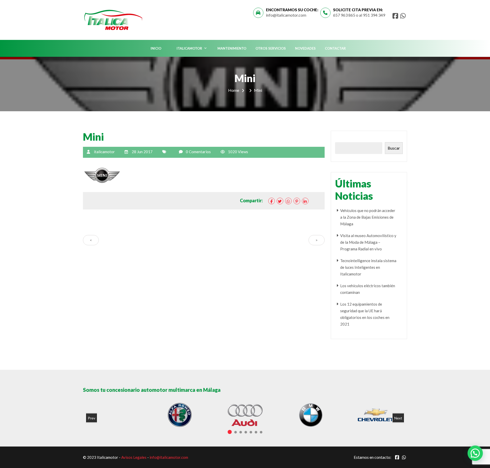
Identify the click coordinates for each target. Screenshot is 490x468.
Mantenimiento (231, 48)
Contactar (335, 48)
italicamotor (104, 151)
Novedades (305, 48)
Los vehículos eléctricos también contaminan (367, 289)
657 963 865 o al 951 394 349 (359, 15)
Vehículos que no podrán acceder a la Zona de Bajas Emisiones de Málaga (367, 217)
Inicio (156, 48)
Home (233, 90)
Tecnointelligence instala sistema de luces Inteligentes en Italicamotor (368, 267)
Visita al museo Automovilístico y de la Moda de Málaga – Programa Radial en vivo (368, 242)
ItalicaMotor (189, 48)
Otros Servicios (270, 48)
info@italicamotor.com (286, 15)
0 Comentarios (198, 151)
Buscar (394, 148)
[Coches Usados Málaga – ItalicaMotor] (113, 19)
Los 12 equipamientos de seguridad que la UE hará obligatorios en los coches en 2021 (364, 314)
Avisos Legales (133, 457)
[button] (475, 453)
